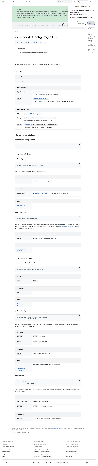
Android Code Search (32, 2)
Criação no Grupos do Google (41, 454)
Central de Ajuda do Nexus (72, 446)
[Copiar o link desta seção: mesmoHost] (25, 376)
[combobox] (64, 1)
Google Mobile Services (71, 451)
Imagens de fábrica (6, 451)
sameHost (27, 124)
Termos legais (23, 462)
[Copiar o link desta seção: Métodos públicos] (33, 154)
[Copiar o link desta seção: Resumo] (24, 71)
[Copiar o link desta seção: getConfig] (24, 159)
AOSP (16, 31)
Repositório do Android (7, 441)
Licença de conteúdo (58, 428)
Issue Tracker (69, 456)
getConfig (36, 92)
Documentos (16, 2)
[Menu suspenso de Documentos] (22, 2)
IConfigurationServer (40, 43)
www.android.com (70, 449)
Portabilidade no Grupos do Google (42, 456)
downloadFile (29, 114)
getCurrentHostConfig (39, 98)
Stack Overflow (69, 454)
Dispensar (81, 23)
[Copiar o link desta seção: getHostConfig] (27, 311)
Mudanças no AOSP (28, 17)
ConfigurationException (21, 206)
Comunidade (15, 462)
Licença (30, 462)
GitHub (3, 456)
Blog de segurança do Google (41, 449)
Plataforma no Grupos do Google (42, 451)
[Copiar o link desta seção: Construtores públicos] (37, 135)
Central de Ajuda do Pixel (72, 444)
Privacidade (36, 462)
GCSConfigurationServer (24, 81)
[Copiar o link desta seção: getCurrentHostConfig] (33, 212)
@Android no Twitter (39, 441)
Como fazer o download (8, 446)
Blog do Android (38, 446)
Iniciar (91, 23)
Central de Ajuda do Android (73, 441)
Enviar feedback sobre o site (48, 462)
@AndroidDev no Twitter (40, 444)
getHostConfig (29, 118)
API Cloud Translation (54, 25)
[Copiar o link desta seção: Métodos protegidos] (35, 258)
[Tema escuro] (80, 144)
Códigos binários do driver (8, 454)
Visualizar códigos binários (8, 449)
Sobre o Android (6, 462)
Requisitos (4, 444)
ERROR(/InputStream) (41, 193)
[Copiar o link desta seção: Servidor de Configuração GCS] (39, 140)
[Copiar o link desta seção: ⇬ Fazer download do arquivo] (38, 263)
